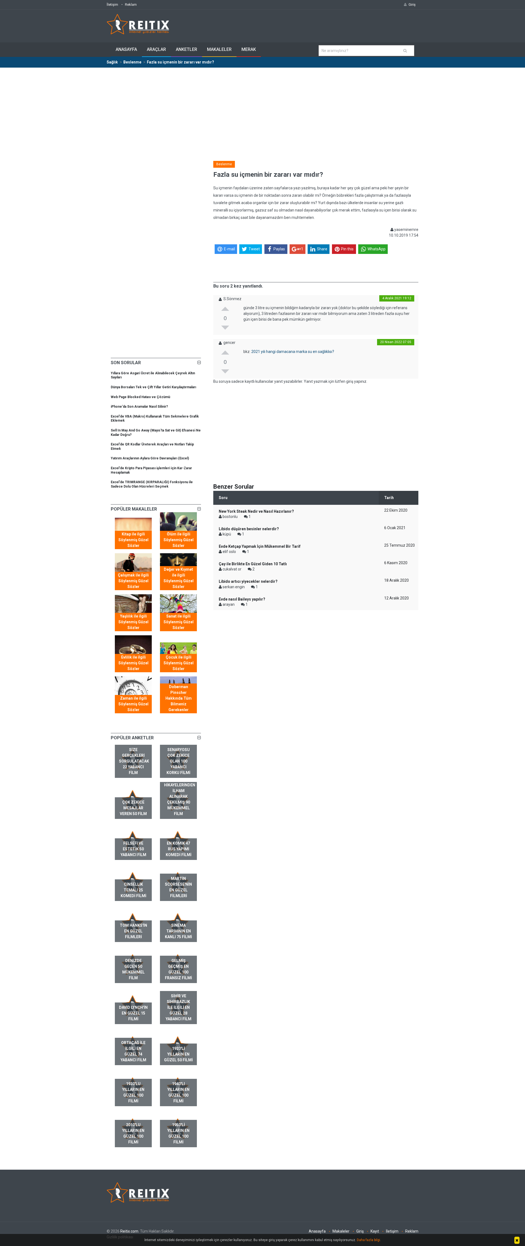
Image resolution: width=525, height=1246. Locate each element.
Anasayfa (126, 49)
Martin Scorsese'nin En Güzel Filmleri (178, 887)
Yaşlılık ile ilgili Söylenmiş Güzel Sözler (133, 622)
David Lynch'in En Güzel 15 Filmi (133, 1013)
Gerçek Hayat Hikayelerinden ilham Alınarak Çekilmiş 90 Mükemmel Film (179, 796)
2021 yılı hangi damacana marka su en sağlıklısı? (292, 351)
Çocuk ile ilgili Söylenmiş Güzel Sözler (179, 663)
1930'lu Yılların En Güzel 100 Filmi (133, 1092)
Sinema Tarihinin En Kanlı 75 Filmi (178, 931)
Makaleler (219, 49)
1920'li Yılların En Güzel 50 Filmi (178, 1054)
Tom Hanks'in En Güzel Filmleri (133, 931)
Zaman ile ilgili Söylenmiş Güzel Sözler (133, 704)
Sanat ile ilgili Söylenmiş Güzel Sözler (179, 622)
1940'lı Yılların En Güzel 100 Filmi (178, 1092)
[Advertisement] (262, 109)
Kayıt (375, 1231)
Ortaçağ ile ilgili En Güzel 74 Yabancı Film (133, 1051)
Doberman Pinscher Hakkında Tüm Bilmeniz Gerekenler (178, 698)
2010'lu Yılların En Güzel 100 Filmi (133, 1133)
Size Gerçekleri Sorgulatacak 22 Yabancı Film (134, 761)
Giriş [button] (412, 4)
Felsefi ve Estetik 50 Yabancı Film (133, 849)
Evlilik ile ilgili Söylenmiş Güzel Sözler (133, 663)
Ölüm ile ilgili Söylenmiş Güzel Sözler (179, 540)
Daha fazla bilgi (368, 1240)
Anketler (186, 49)
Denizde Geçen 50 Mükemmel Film (133, 969)
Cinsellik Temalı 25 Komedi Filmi (133, 890)
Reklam (131, 4)
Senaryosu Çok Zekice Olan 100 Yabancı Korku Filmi (178, 761)
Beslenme (224, 164)
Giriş (360, 1231)
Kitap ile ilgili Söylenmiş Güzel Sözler (133, 540)
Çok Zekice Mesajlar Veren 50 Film (133, 808)
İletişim (112, 4)
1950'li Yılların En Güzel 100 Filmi (178, 1133)
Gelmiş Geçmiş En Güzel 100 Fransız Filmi (178, 969)
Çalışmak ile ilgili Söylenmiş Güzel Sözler (133, 581)
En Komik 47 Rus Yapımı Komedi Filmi (178, 849)
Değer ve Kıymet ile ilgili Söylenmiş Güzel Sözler (179, 578)
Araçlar (156, 49)
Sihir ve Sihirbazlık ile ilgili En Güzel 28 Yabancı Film (178, 1007)
